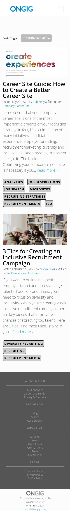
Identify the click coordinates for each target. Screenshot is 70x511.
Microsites (40, 189)
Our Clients (35, 444)
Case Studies (35, 420)
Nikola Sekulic (49, 269)
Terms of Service (35, 471)
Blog (35, 413)
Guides (35, 417)
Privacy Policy (35, 474)
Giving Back (35, 455)
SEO (49, 204)
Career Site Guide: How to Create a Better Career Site (34, 90)
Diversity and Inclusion (25, 273)
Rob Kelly (39, 102)
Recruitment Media (22, 204)
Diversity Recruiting (23, 344)
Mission (35, 437)
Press (35, 451)
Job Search (14, 189)
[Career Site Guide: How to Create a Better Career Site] (35, 62)
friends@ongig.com (35, 509)
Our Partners (35, 447)
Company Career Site (16, 106)
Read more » (47, 170)
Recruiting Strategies (24, 196)
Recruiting (14, 351)
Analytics (13, 182)
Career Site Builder (35, 393)
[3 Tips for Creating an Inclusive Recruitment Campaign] (35, 229)
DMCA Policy (35, 478)
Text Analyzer (35, 390)
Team (35, 440)
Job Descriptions (44, 182)
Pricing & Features (35, 397)
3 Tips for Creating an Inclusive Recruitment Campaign (32, 257)
